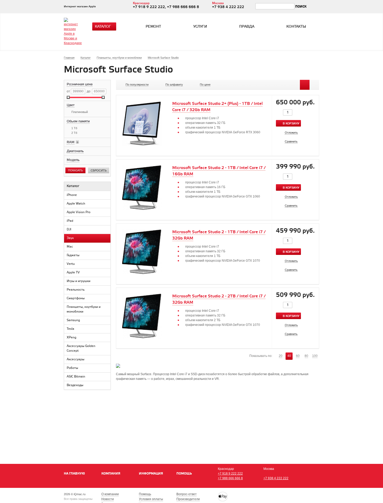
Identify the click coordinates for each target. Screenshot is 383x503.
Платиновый (79, 111)
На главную (74, 474)
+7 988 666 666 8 (230, 478)
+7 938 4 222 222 (275, 478)
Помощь (184, 474)
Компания (110, 474)
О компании (110, 494)
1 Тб (74, 128)
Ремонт (153, 27)
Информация (151, 474)
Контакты (296, 27)
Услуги (200, 27)
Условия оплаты (151, 499)
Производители (188, 499)
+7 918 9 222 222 (230, 473)
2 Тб (74, 132)
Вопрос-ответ (186, 494)
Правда (246, 27)
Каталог (103, 27)
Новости (107, 499)
